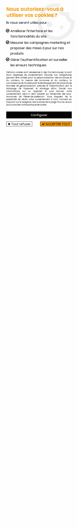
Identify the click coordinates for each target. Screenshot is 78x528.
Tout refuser (20, 124)
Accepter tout (57, 124)
